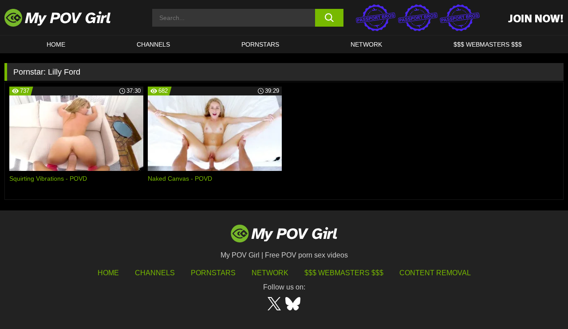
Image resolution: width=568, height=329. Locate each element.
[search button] (329, 18)
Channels (155, 273)
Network (366, 44)
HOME (56, 44)
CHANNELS (153, 44)
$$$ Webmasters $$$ (343, 273)
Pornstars (260, 44)
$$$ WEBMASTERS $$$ (488, 44)
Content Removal (435, 273)
